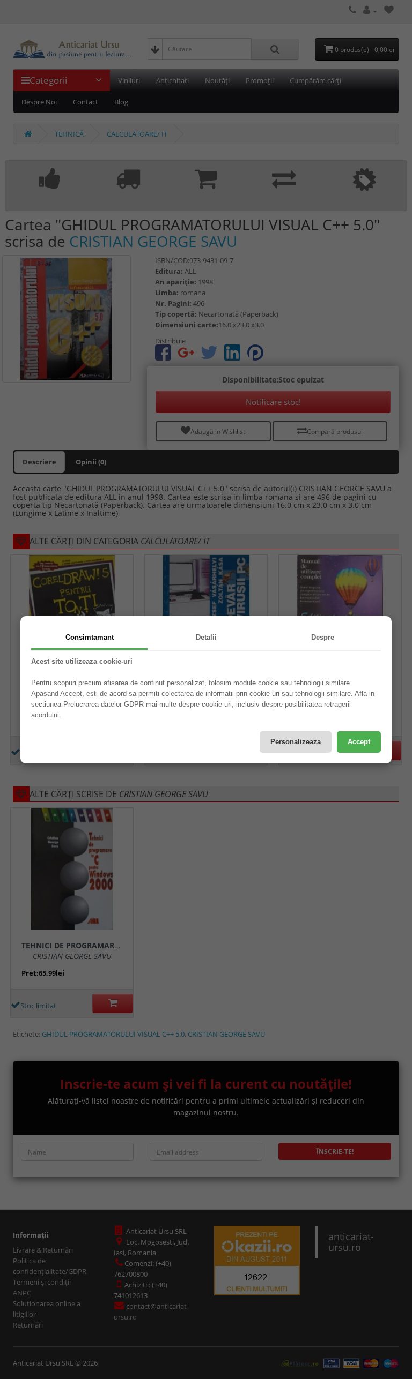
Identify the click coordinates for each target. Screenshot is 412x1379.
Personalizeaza (295, 742)
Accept (359, 742)
